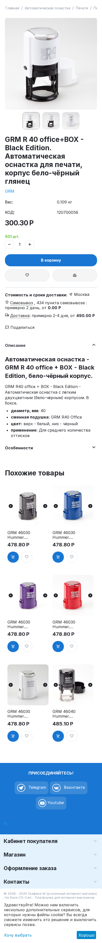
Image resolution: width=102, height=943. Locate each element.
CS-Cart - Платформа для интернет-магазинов (57, 897)
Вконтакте (74, 787)
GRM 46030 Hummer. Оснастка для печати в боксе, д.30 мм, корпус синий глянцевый (63, 535)
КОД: (10, 212)
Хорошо (86, 935)
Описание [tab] (15, 345)
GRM (9, 191)
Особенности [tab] (19, 447)
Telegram (36, 787)
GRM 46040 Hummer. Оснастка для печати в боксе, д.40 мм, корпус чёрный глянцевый (64, 714)
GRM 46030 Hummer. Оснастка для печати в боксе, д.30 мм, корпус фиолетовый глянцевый (18, 624)
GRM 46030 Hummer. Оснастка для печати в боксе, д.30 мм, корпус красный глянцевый (63, 624)
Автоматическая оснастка (47, 8)
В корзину (51, 260)
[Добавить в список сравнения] (74, 275)
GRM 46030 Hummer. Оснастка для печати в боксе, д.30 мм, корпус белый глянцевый (18, 714)
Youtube (55, 802)
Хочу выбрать (18, 935)
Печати (82, 8)
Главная (12, 8)
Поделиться (21, 327)
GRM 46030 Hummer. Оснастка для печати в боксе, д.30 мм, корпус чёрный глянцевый (18, 535)
